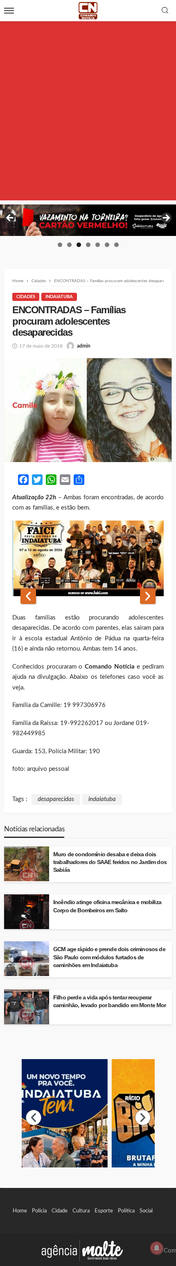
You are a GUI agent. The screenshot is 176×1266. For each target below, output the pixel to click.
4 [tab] (88, 244)
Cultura (81, 1211)
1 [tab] (60, 244)
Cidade (60, 1211)
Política (126, 1211)
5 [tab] (97, 244)
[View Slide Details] (88, 220)
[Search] (165, 11)
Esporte (104, 1211)
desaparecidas (56, 799)
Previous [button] (10, 218)
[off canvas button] (9, 10)
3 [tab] (79, 244)
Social (146, 1211)
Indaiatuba (59, 296)
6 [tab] (107, 244)
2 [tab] (69, 244)
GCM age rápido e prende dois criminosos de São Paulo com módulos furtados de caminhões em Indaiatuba (109, 957)
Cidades (25, 296)
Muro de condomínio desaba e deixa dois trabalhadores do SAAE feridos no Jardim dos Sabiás (110, 862)
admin (83, 345)
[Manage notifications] (156, 1248)
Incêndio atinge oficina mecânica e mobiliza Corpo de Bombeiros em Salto (107, 906)
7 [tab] (116, 244)
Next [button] (166, 218)
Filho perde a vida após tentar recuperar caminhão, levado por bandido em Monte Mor (109, 1001)
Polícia (39, 1211)
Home (20, 1211)
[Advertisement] (88, 112)
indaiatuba (102, 799)
